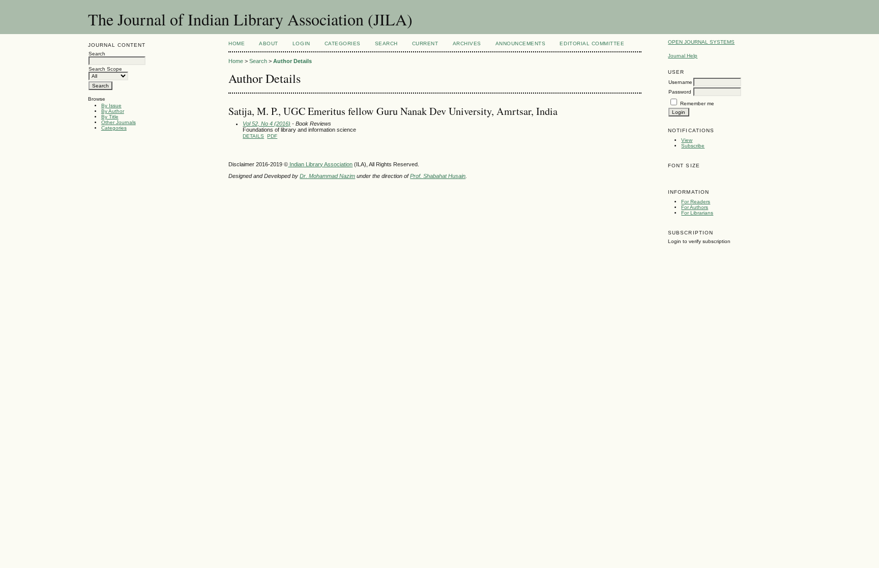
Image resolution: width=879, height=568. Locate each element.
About (268, 43)
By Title (110, 116)
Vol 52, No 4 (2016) (266, 124)
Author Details (292, 61)
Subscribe (693, 145)
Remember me (697, 103)
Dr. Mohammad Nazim (327, 176)
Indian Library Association (320, 164)
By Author (112, 111)
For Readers (695, 201)
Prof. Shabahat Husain (437, 176)
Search (386, 43)
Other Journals (118, 122)
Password (679, 92)
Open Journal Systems (701, 42)
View (686, 140)
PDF (272, 136)
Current (425, 43)
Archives (467, 43)
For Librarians (697, 213)
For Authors (694, 207)
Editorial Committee (592, 43)
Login (301, 43)
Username (680, 82)
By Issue (111, 105)
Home (236, 43)
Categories (114, 128)
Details (253, 136)
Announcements (520, 43)
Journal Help (682, 55)
